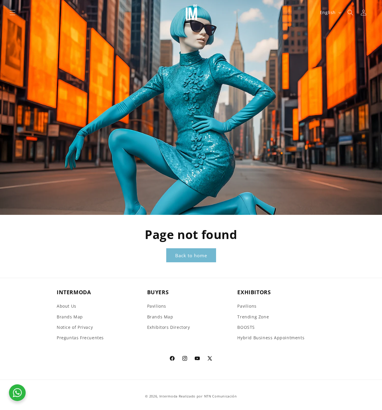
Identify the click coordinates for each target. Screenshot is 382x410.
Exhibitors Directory (168, 327)
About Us (66, 306)
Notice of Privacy (75, 327)
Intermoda (168, 396)
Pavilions (156, 306)
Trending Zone (253, 317)
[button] (12, 12)
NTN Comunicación (220, 396)
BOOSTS (246, 327)
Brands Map (70, 317)
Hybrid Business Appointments (270, 337)
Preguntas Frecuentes (80, 337)
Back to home (191, 255)
